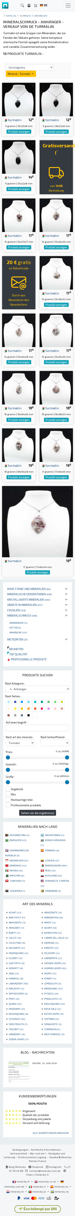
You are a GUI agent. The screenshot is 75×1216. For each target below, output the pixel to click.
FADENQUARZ (18, 953)
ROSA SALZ (52, 1008)
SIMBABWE (53, 890)
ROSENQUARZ (18, 1013)
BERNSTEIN (53, 932)
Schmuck (25, 15)
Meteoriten (17, 639)
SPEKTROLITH (18, 1024)
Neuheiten (15, 649)
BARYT (14, 932)
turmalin (14, 120)
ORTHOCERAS (18, 993)
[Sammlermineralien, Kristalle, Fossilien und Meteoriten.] (5, 5)
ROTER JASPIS (54, 1013)
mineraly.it (39, 1186)
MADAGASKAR (56, 865)
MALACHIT (16, 988)
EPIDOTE (51, 947)
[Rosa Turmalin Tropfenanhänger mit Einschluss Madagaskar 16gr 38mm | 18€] (56, 387)
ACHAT (15, 912)
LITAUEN (52, 860)
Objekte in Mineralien (24, 605)
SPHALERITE (52, 1024)
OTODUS (51, 993)
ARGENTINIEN (54, 835)
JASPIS (50, 973)
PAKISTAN (17, 875)
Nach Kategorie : (15, 683)
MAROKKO (18, 865)
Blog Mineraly (17, 1166)
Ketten (15, 627)
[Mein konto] (29, 5)
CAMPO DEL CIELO (56, 937)
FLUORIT (15, 958)
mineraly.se (61, 1191)
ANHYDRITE (17, 922)
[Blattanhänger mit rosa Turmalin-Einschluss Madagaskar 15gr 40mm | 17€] (56, 215)
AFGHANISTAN (20, 835)
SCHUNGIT (17, 1018)
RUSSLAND (53, 875)
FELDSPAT (52, 953)
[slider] (8, 757)
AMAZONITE (53, 912)
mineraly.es (61, 1186)
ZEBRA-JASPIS (19, 1039)
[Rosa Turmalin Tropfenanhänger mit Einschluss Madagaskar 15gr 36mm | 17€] (56, 272)
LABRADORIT (18, 983)
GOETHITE (16, 963)
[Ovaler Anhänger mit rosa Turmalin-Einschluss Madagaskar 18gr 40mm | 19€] (18, 445)
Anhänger (18, 632)
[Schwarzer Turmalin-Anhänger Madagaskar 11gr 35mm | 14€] (18, 156)
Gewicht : (11, 764)
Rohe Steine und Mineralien (29, 589)
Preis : (9, 752)
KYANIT (50, 978)
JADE (14, 973)
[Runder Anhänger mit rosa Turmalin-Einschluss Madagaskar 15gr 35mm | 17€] (56, 330)
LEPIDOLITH (52, 983)
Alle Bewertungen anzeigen (51, 1132)
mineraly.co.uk (47, 1181)
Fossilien (16, 610)
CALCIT (15, 937)
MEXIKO (16, 870)
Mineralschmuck (22, 615)
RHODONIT (17, 1008)
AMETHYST (17, 917)
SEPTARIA (51, 1018)
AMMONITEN (53, 917)
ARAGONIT (16, 927)
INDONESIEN (19, 860)
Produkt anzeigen (19, 131)
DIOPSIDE (51, 942)
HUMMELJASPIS (55, 968)
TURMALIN (52, 1029)
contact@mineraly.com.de (44, 1170)
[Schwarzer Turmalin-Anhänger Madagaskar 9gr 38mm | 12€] (56, 99)
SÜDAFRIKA (17, 890)
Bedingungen (20, 1149)
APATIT (50, 922)
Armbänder (18, 622)
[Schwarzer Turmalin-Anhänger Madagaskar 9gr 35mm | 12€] (18, 99)
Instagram (54, 1166)
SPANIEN (52, 850)
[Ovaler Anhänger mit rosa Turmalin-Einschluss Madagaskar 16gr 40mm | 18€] (18, 387)
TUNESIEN (17, 880)
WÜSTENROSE (54, 1034)
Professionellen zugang (32, 1157)
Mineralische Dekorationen (29, 594)
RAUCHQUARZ (54, 1003)
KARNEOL (16, 978)
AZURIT (50, 927)
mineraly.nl (17, 1191)
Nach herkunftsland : (53, 737)
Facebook (37, 1166)
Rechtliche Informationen (45, 1149)
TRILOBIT (16, 1029)
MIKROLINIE (53, 988)
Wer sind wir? (38, 1153)
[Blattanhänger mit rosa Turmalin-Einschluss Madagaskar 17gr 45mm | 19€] (37, 521)
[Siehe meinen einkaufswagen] (35, 5)
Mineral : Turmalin (19, 73)
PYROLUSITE (53, 998)
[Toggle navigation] (68, 5)
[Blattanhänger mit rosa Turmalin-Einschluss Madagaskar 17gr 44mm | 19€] (56, 445)
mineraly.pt (39, 1191)
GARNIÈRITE (53, 958)
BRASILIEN (18, 840)
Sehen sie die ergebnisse (37, 813)
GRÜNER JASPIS (55, 963)
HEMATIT (16, 968)
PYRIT (14, 998)
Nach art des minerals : (20, 737)
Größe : (10, 776)
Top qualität (17, 654)
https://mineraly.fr (37, 1174)
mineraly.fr (23, 1181)
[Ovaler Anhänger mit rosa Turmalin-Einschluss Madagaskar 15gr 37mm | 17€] (18, 215)
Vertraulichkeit (18, 1153)
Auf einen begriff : (16, 722)
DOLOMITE (17, 947)
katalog (11, 15)
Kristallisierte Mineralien (28, 599)
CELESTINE (17, 942)
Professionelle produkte (28, 659)
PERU (50, 870)
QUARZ (15, 1003)
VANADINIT (17, 1034)
